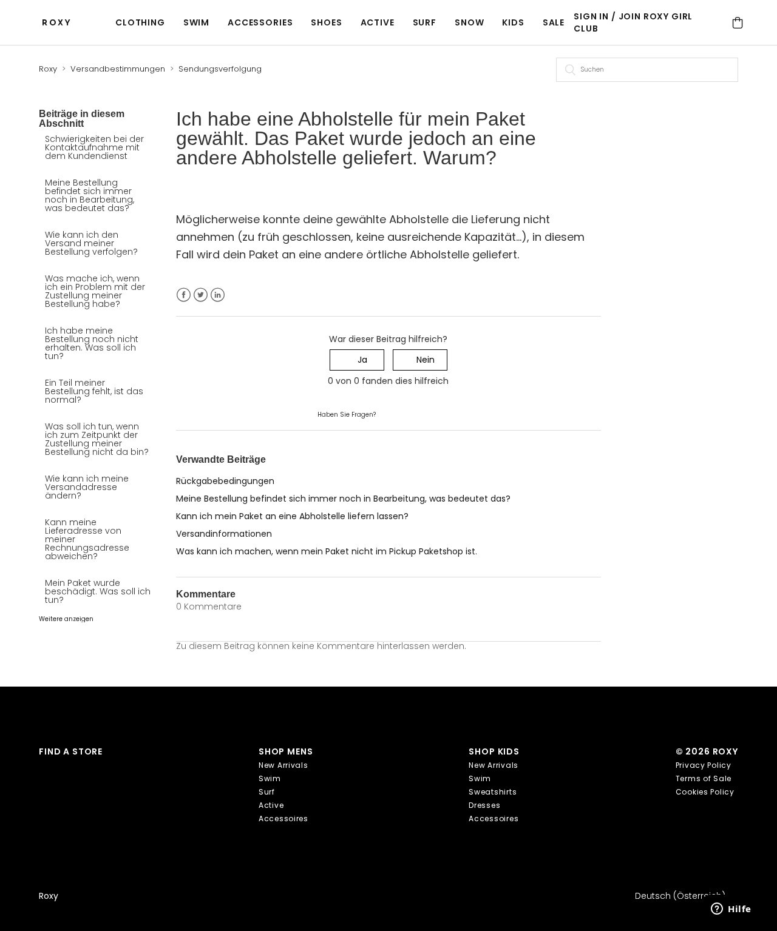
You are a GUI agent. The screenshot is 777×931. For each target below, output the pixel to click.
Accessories (260, 22)
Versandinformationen (224, 534)
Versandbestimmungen (117, 69)
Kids (513, 22)
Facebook (183, 295)
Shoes (326, 22)
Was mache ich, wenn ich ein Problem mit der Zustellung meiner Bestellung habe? (95, 291)
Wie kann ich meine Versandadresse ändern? (87, 487)
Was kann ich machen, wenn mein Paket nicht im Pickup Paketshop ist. (326, 551)
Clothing (140, 22)
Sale (554, 22)
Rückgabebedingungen (225, 481)
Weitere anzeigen (66, 618)
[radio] (357, 360)
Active (378, 22)
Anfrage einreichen (418, 414)
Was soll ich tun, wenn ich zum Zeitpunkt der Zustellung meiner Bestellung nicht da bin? (97, 439)
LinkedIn (217, 295)
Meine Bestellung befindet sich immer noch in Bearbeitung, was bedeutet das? (89, 195)
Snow (469, 22)
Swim (196, 22)
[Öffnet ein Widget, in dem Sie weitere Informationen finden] (731, 910)
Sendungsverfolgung (220, 69)
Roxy (48, 69)
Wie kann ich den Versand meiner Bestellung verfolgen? (91, 243)
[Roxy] (59, 22)
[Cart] (738, 22)
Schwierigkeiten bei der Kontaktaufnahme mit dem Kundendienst (94, 147)
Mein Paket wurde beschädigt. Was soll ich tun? (98, 591)
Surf (424, 22)
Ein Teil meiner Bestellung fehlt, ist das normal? (94, 391)
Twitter (200, 295)
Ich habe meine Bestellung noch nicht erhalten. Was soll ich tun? (91, 343)
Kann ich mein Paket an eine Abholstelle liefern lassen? (292, 516)
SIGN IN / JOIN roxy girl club (633, 22)
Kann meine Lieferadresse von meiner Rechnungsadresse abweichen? (87, 539)
